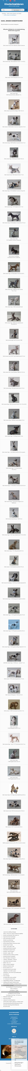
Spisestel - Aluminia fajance (8, 951)
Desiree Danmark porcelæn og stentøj (10, 954)
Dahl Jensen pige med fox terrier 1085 (14, 340)
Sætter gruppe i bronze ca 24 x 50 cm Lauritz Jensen (14, 842)
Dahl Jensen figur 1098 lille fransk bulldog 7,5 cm (14, 420)
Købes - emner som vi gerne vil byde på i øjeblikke (13, 933)
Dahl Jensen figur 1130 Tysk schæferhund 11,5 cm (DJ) (14, 534)
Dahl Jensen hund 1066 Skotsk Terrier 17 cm (14, 174)
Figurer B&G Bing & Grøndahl (9, 941)
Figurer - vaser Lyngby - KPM (8, 946)
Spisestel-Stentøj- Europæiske (9, 956)
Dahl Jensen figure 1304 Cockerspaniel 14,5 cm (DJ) (14, 908)
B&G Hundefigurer (14, 988)
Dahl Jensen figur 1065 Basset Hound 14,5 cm (14, 158)
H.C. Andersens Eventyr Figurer (9, 978)
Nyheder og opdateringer (8, 940)
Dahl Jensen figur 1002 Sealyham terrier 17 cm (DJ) (14, 61)
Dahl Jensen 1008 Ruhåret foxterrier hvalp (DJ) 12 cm (14, 126)
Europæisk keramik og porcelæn (9, 969)
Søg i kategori (16, 10)
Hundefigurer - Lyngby (14, 990)
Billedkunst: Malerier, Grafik (8, 966)
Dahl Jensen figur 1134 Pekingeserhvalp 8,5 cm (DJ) (14, 598)
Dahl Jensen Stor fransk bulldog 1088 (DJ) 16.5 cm (14, 372)
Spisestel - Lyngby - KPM (8, 953)
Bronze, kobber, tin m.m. (8, 967)
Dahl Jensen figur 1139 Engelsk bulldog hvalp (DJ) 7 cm (14, 646)
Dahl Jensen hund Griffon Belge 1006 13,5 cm (14, 110)
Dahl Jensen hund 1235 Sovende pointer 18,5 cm (14, 810)
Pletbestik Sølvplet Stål (7, 996)
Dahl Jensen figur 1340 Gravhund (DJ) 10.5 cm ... (14, 924)
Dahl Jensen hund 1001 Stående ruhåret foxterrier (14, 45)
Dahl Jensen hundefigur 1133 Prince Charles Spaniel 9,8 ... (14, 582)
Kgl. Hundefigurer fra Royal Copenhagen (14, 987)
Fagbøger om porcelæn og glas (9, 970)
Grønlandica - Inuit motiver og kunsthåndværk (12, 972)
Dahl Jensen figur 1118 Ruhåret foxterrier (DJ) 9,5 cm (14, 485)
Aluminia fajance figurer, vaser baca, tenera (11, 943)
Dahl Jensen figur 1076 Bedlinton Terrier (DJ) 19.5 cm (14, 222)
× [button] (26, 1039)
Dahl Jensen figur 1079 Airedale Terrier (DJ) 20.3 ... (14, 273)
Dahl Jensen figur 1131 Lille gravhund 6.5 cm (14, 550)
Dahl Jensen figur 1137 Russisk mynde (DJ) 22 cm (14, 630)
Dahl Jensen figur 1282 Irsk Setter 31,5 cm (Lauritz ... (14, 874)
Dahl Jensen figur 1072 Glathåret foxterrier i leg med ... (14, 190)
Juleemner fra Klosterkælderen (9, 1000)
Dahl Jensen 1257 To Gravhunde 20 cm (14, 826)
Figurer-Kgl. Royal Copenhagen (9, 936)
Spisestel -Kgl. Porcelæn (8, 944)
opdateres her (20, 1047)
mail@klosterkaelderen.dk (15, 1023)
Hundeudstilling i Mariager (8, 985)
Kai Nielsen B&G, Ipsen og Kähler (9, 977)
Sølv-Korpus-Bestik (7, 998)
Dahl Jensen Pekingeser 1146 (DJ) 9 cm (14, 694)
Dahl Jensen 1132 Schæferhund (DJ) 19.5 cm (14, 566)
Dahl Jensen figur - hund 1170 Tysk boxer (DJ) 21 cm (14, 744)
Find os (14, 1036)
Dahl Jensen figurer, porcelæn (14, 13)
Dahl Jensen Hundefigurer (14, 991)
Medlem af (14, 1026)
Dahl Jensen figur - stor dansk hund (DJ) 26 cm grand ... (14, 452)
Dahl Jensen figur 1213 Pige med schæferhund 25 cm (14, 794)
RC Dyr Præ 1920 (6, 1006)
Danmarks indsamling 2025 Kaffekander (11, 1004)
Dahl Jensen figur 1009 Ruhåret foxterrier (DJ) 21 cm (14, 142)
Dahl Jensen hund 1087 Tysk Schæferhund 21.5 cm (14, 356)
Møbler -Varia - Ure (7, 962)
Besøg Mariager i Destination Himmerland (19, 1064)
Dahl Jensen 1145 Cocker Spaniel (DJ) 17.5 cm (14, 678)
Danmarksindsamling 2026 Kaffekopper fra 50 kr (12, 1003)
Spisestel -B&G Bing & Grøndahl (9, 948)
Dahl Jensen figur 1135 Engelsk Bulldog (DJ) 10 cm (14, 614)
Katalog (4, 13)
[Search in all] (22, 10)
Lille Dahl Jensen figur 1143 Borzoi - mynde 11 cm (14, 662)
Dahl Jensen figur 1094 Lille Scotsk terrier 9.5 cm (14, 388)
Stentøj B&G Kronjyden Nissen (9, 949)
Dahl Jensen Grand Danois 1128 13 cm (14, 518)
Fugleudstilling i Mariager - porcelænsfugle (11, 980)
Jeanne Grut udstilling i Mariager (9, 931)
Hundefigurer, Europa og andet (14, 993)
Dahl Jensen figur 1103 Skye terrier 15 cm (14, 436)
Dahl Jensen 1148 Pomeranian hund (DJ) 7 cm (14, 710)
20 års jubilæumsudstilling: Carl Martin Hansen (12, 983)
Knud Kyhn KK (6, 974)
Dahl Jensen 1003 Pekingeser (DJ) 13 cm (14, 77)
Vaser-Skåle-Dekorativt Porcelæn (9, 961)
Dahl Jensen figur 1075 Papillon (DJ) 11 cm (14, 206)
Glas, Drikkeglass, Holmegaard (9, 957)
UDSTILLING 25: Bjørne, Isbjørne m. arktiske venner (13, 1001)
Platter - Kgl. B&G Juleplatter (8, 964)
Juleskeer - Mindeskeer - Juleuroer (10, 959)
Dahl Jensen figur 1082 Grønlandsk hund (14, 306)
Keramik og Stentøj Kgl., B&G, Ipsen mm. (11, 935)
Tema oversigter (6, 975)
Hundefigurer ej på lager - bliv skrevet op (14, 995)
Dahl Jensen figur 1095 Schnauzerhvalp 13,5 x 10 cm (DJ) (14, 404)
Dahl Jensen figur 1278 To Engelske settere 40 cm (14, 858)
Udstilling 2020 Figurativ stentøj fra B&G (11, 982)
